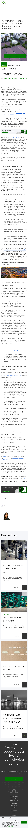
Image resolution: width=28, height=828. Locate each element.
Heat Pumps (14, 798)
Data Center (14, 807)
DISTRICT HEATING (18, 64)
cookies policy (10, 826)
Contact (6, 499)
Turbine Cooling (14, 805)
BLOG (2, 78)
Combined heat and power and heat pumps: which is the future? (13, 718)
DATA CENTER (4, 69)
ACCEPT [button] (24, 822)
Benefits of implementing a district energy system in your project (13, 568)
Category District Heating (14, 56)
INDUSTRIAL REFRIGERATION (18, 74)
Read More (17, 587)
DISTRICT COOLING (11, 64)
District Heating (14, 800)
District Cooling (14, 794)
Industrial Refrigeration (14, 802)
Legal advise (14, 813)
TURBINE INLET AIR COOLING (12, 69)
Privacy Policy (14, 812)
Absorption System (14, 803)
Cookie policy (14, 815)
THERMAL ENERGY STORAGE (7, 74)
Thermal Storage (14, 796)
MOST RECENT (4, 64)
